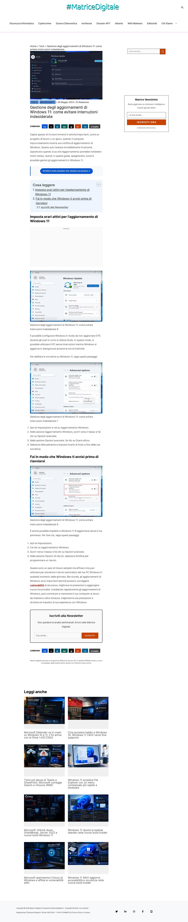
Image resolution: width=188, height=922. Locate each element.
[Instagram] (134, 912)
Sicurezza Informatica (22, 23)
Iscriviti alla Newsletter (54, 207)
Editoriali (152, 23)
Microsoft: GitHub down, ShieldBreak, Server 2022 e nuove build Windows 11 (40, 833)
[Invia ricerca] (162, 51)
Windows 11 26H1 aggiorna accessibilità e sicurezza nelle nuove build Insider (86, 880)
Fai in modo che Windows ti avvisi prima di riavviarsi (63, 201)
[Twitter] (116, 912)
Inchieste (87, 23)
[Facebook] (143, 912)
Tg (85, 127)
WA (64, 127)
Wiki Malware (135, 23)
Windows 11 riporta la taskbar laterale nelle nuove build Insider (87, 831)
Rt (78, 127)
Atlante (119, 23)
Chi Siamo (167, 23)
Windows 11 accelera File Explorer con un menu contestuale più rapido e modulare (83, 783)
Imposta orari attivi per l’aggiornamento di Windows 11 (62, 192)
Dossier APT (103, 23)
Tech (41, 46)
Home (33, 46)
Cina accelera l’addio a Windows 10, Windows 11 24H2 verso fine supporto (87, 735)
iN (57, 127)
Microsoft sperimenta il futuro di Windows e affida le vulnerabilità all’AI (43, 880)
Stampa (94, 127)
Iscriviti (90, 636)
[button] (182, 7)
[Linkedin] (125, 912)
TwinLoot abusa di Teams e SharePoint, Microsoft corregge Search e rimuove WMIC (43, 782)
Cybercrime (44, 23)
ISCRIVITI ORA (146, 122)
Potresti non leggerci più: (66, 171)
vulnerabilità (37, 585)
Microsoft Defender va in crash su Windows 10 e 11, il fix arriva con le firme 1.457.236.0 (42, 735)
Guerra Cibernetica (66, 23)
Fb (45, 127)
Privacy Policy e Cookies (81, 912)
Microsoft (47, 102)
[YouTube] (151, 912)
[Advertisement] (66, 248)
